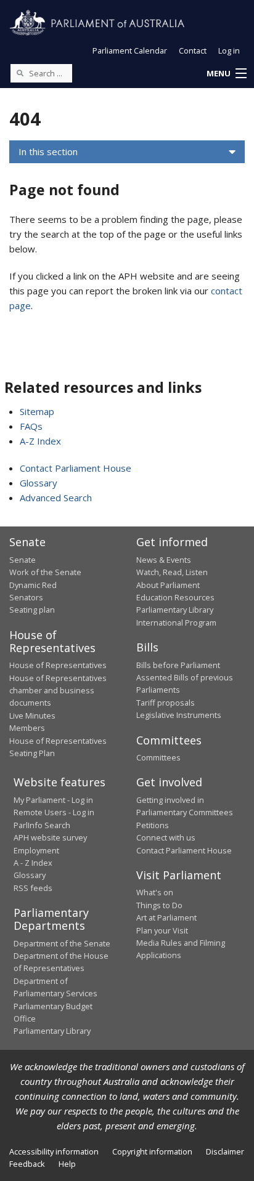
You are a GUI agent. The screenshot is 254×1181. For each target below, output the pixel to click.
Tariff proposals (165, 702)
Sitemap (37, 411)
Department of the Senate (62, 943)
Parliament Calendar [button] (129, 50)
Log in (229, 50)
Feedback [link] (27, 1163)
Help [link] (67, 1163)
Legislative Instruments (178, 714)
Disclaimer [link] (225, 1151)
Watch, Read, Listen (172, 572)
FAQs (31, 426)
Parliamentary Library (174, 609)
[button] (226, 73)
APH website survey (50, 837)
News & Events (163, 559)
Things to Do (159, 905)
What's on (154, 892)
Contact (193, 50)
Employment (36, 850)
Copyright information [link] (152, 1151)
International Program (176, 622)
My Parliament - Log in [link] (53, 799)
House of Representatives (58, 665)
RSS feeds (33, 887)
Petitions (152, 825)
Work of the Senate (45, 572)
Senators (26, 597)
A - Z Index (33, 862)
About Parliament (168, 584)
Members (27, 727)
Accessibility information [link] (54, 1151)
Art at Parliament (166, 917)
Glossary (38, 483)
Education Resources (175, 597)
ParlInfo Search (42, 825)
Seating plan (32, 609)
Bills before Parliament (178, 665)
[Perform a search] (19, 72)
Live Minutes (32, 715)
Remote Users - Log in (54, 812)
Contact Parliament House (75, 468)
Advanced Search (56, 497)
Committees (158, 757)
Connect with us (165, 837)
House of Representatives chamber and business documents (58, 690)
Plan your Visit (162, 930)
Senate (22, 559)
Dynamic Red (33, 584)
